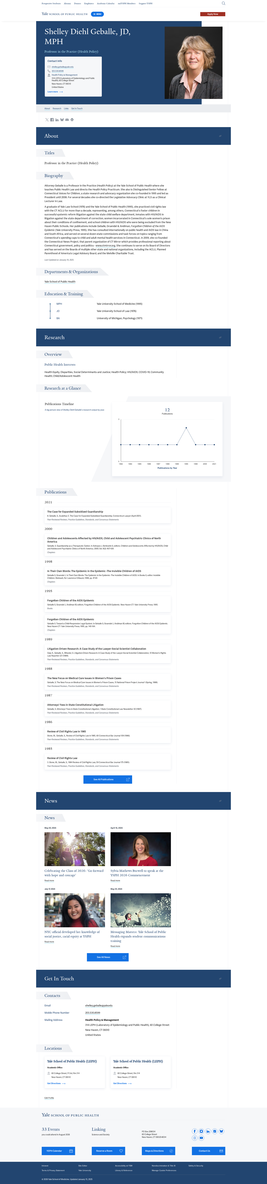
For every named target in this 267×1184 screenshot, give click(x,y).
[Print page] (72, 119)
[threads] (194, 1138)
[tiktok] (214, 1131)
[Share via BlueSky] (62, 119)
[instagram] (201, 1131)
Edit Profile (49, 1098)
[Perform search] (223, 3)
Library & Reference (123, 1170)
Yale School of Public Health (59, 281)
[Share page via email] (67, 119)
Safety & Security (196, 1166)
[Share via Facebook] (52, 119)
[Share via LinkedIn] (57, 119)
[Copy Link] (220, 136)
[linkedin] (208, 1131)
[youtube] (201, 1138)
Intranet (45, 1166)
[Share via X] (47, 119)
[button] (194, 63)
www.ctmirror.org (105, 245)
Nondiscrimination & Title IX (163, 1166)
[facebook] (194, 1131)
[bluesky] (221, 1131)
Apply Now (212, 14)
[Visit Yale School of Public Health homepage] (70, 1115)
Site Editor (82, 1166)
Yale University (84, 1170)
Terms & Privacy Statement (53, 1170)
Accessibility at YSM (123, 1166)
